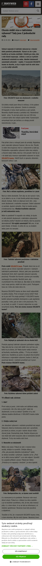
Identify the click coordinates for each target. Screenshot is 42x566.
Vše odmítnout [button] (21, 551)
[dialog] (21, 543)
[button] (21, 546)
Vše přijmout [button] (21, 557)
